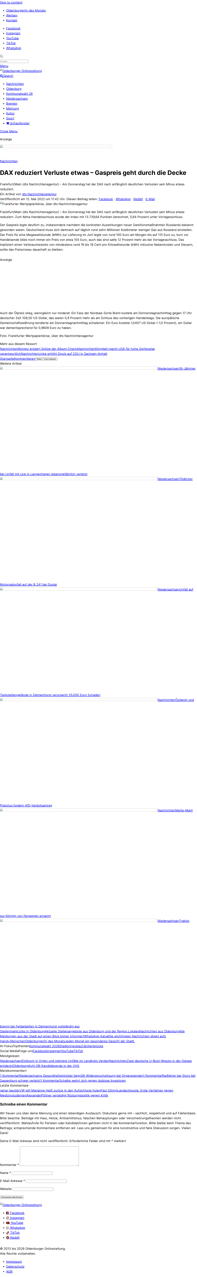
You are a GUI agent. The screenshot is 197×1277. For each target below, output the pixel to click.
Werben (11, 15)
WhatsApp (13, 48)
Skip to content (11, 2)
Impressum (14, 1261)
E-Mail (150, 199)
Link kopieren (50, 359)
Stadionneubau (71, 1046)
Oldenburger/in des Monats (26, 10)
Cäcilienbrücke (92, 1046)
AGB (9, 1271)
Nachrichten (15, 84)
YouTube (12, 38)
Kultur (10, 113)
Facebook (13, 28)
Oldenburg (13, 89)
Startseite (7, 358)
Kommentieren (24, 358)
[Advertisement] (98, 286)
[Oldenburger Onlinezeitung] (21, 1205)
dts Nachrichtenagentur (39, 194)
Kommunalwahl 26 (19, 94)
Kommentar (9, 1165)
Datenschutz (15, 1266)
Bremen (11, 103)
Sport (10, 118)
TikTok (11, 43)
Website (6, 1189)
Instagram (13, 33)
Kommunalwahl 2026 (44, 1046)
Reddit (138, 199)
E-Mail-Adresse (12, 1181)
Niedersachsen (17, 98)
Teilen (39, 359)
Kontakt (11, 20)
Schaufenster (19, 123)
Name (5, 1173)
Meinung (12, 108)
